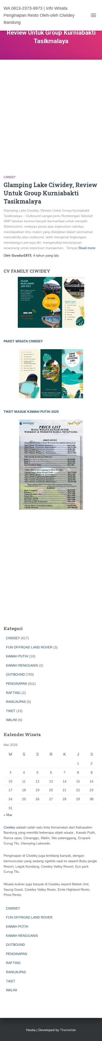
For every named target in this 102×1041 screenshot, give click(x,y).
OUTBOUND (15, 674)
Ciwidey (9, 827)
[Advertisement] (51, 112)
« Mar (8, 815)
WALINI (11, 720)
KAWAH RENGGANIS (22, 665)
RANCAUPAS (16, 702)
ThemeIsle (68, 1030)
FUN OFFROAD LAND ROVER (29, 647)
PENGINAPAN (16, 683)
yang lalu (46, 255)
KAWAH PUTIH (17, 656)
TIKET (10, 711)
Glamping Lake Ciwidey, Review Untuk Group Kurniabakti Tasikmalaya (50, 193)
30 (91, 799)
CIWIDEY (10, 177)
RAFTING (13, 693)
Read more (87, 248)
